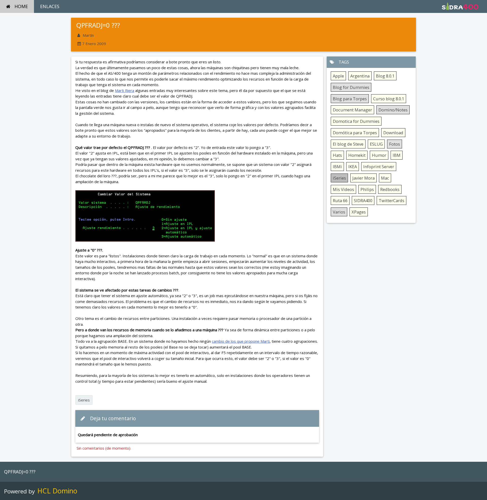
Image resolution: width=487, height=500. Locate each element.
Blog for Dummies (351, 87)
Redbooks (389, 189)
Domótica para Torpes (355, 133)
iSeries (84, 399)
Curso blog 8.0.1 (388, 99)
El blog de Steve (348, 144)
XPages (359, 212)
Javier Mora (363, 178)
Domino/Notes (393, 110)
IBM (397, 155)
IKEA (352, 166)
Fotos (394, 144)
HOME (21, 6)
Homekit (357, 155)
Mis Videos (343, 189)
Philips (367, 189)
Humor (379, 155)
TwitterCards (391, 200)
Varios (339, 212)
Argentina (360, 76)
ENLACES (49, 6)
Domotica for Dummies (356, 121)
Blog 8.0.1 (385, 76)
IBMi (337, 166)
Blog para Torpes (350, 99)
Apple (338, 76)
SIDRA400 (363, 200)
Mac (385, 178)
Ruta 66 (340, 200)
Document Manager (352, 110)
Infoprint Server (378, 166)
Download (393, 133)
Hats (337, 155)
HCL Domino (57, 490)
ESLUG (376, 144)
